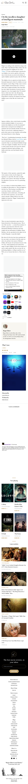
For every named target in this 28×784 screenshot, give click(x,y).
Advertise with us (14, 754)
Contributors (14, 755)
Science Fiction (14, 713)
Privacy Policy (14, 781)
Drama (14, 702)
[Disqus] (14, 458)
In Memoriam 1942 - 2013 (14, 764)
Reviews (3, 14)
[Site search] (23, 2)
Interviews (14, 730)
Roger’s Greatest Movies (14, 681)
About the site (14, 750)
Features (14, 740)
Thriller (14, 716)
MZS (14, 727)
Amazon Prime (14, 696)
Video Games (14, 736)
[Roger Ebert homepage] (8, 3)
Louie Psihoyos (20, 139)
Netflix (14, 709)
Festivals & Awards (14, 745)
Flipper (3, 71)
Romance (14, 711)
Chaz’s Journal (14, 723)
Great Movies (14, 725)
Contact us (14, 752)
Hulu (14, 706)
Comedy (14, 698)
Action (14, 695)
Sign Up (14, 690)
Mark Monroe (5, 399)
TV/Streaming (14, 741)
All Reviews (14, 683)
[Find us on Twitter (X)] (16, 758)
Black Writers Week (14, 738)
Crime (10, 22)
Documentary (14, 700)
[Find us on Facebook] (11, 758)
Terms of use (14, 779)
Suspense (14, 715)
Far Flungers (14, 729)
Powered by (5, 317)
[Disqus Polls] (14, 426)
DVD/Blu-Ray (14, 734)
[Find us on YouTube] (14, 758)
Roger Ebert (5, 24)
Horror (14, 704)
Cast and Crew (14, 685)
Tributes (14, 732)
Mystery (14, 707)
